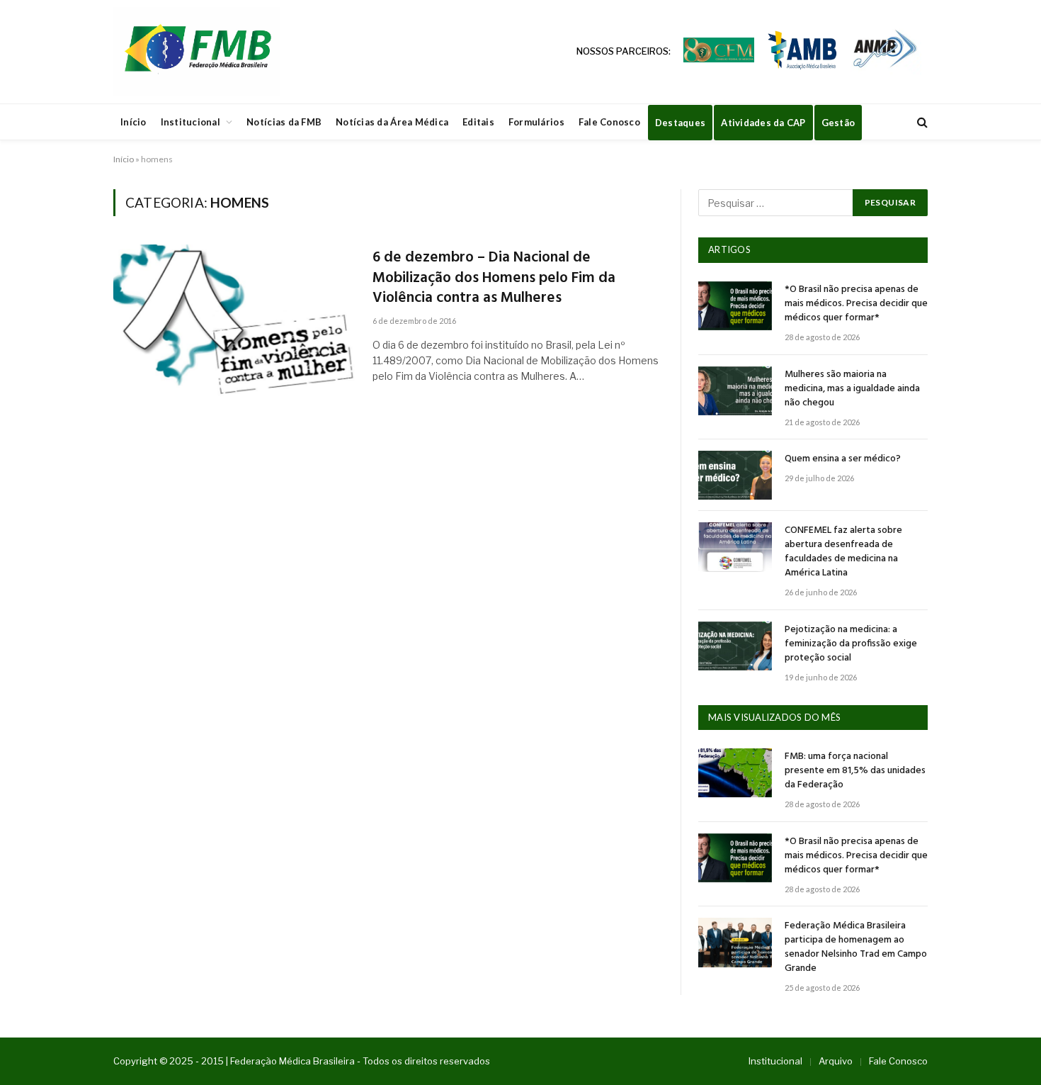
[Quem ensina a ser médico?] (735, 475)
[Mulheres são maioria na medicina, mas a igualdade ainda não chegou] (735, 390)
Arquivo (836, 1061)
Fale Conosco (609, 122)
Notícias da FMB (284, 122)
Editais (478, 122)
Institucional (190, 122)
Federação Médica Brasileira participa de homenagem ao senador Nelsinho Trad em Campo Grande (856, 947)
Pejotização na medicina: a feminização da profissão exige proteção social (851, 644)
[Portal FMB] (196, 51)
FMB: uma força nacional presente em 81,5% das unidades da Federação (855, 771)
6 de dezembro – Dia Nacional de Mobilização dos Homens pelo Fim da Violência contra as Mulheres (493, 278)
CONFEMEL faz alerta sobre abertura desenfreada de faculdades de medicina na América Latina (843, 552)
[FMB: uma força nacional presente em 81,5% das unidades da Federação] (735, 772)
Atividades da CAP (763, 122)
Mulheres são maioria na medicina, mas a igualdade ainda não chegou (852, 389)
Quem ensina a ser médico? (843, 459)
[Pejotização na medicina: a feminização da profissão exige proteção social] (735, 646)
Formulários (536, 122)
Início (133, 122)
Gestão (838, 122)
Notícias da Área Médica (392, 122)
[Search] (921, 122)
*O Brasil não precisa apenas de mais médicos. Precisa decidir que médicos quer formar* (856, 304)
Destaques (680, 122)
